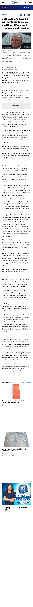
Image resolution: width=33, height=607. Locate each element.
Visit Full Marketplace (25, 382)
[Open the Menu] (2, 2)
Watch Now (28, 2)
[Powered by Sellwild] (28, 481)
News (4, 15)
